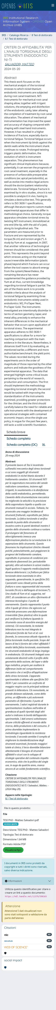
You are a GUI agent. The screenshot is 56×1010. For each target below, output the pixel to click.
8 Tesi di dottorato (42, 35)
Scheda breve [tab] (16, 432)
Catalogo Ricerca (18, 35)
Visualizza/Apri (13, 850)
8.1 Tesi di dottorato (16, 38)
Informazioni (14, 880)
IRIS (4, 35)
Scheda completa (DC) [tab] (22, 444)
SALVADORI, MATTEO (19, 64)
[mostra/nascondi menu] (53, 5)
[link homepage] (18, 5)
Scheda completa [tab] (18, 438)
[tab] (44, 444)
